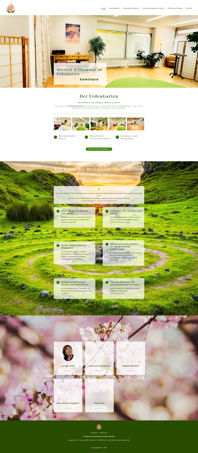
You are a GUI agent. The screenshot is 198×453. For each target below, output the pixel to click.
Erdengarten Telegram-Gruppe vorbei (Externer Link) (99, 201)
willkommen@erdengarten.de (121, 440)
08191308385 (102, 440)
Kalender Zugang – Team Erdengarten (99, 452)
